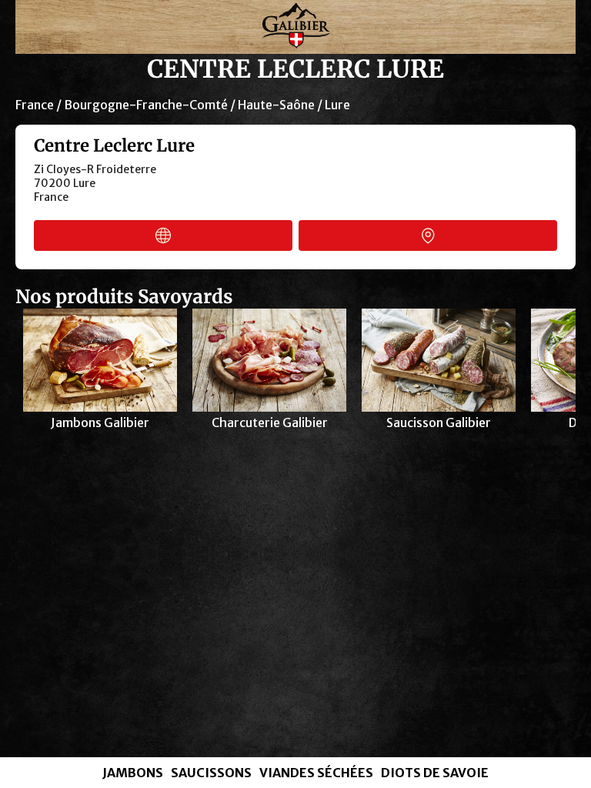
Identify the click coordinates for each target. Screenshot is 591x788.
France (34, 104)
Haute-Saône (276, 104)
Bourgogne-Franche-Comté (146, 104)
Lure (337, 104)
